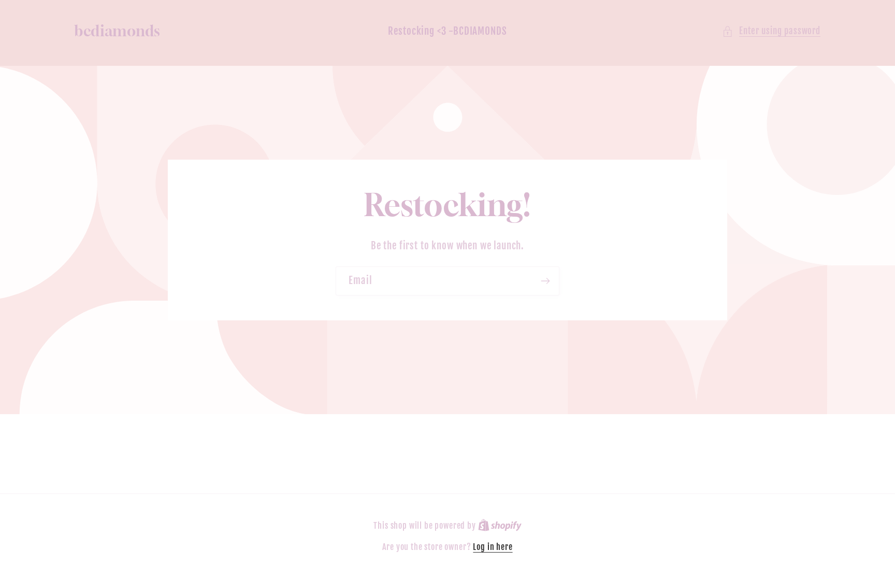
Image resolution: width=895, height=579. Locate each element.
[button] (771, 31)
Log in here (492, 547)
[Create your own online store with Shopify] (500, 525)
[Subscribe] (545, 280)
